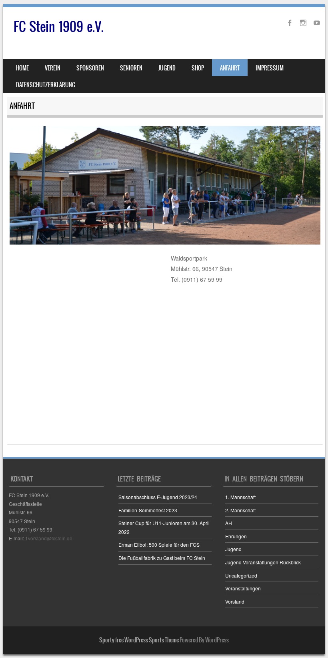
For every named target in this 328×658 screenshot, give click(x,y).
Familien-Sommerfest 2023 (147, 510)
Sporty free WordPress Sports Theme (139, 640)
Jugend (233, 549)
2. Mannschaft (240, 510)
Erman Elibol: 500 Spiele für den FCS (159, 544)
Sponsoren (90, 68)
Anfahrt (230, 68)
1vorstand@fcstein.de (48, 538)
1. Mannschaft (240, 497)
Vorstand (234, 601)
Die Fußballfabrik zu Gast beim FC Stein (161, 557)
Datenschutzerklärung (45, 84)
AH (228, 523)
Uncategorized (241, 575)
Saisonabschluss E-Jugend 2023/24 (157, 497)
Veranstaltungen (243, 588)
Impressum (270, 68)
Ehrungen (236, 536)
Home (22, 68)
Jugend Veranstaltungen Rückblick (263, 562)
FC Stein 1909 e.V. (59, 26)
